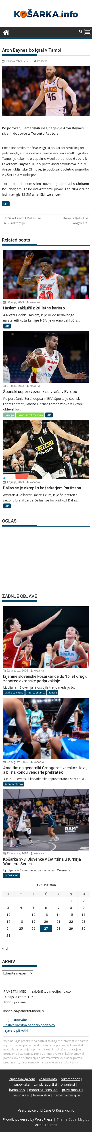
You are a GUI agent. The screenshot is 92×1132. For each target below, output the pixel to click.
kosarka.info (48, 1079)
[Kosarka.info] (6, 31)
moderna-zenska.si (43, 1089)
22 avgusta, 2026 (17, 670)
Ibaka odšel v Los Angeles (75, 220)
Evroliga (9, 415)
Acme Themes (46, 1124)
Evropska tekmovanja (30, 415)
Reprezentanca (36, 692)
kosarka (42, 61)
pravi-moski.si (72, 1089)
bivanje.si (68, 1084)
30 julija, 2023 (15, 302)
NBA (5, 203)
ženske (53, 692)
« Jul (5, 948)
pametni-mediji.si (67, 1095)
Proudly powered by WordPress (28, 1119)
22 (71, 921)
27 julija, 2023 (15, 386)
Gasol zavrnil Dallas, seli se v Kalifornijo (23, 220)
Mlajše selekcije (13, 692)
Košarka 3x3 (11, 875)
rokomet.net (70, 1079)
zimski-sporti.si (45, 1084)
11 (21, 914)
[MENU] (87, 32)
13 (46, 914)
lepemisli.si (41, 1095)
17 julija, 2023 (15, 482)
